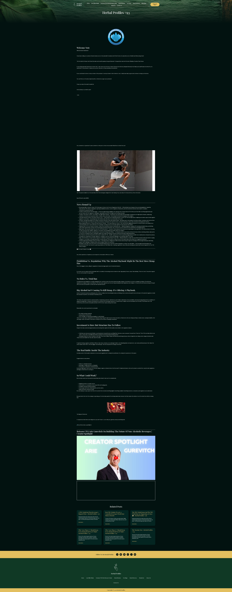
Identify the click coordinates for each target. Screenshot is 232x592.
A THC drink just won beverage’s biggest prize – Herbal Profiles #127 (89, 513)
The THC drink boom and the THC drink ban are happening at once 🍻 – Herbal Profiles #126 (142, 513)
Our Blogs (129, 3)
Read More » (81, 522)
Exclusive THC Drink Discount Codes (109, 3)
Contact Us (119, 5)
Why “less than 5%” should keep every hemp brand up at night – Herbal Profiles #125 (88, 531)
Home (88, 3)
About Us (113, 5)
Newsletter (144, 3)
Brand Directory (136, 3)
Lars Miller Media (95, 3)
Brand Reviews (122, 3)
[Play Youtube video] (116, 458)
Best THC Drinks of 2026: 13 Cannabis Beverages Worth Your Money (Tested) (114, 513)
